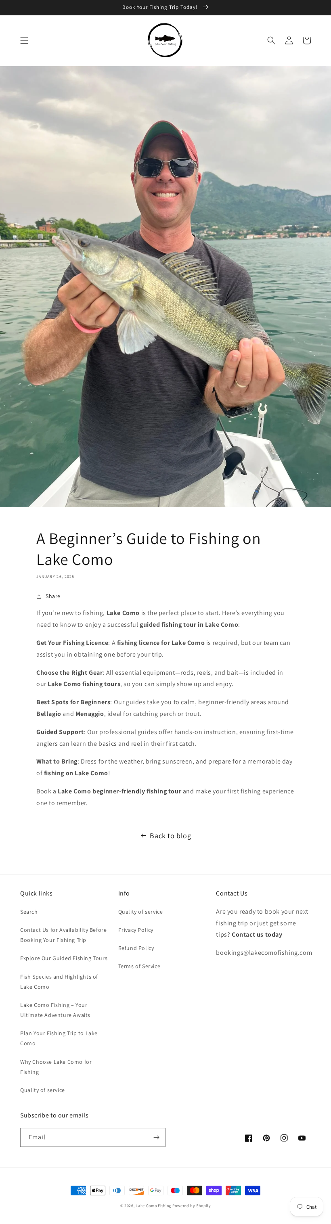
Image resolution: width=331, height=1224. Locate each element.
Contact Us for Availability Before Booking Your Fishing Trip (63, 935)
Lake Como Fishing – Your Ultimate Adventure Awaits (55, 1010)
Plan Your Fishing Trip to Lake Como (59, 1038)
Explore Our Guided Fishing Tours (63, 958)
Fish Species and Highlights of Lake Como (59, 981)
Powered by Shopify (191, 1205)
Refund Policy (136, 948)
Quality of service (42, 1090)
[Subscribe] (156, 1137)
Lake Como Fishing (153, 1205)
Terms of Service (139, 966)
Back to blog (170, 835)
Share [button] (53, 596)
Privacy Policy (135, 929)
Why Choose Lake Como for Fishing (56, 1066)
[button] (24, 40)
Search (29, 911)
